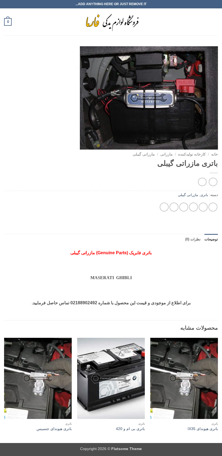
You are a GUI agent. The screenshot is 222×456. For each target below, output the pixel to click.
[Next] (4, 390)
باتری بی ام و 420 (130, 429)
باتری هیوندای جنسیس (54, 429)
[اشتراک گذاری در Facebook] (203, 207)
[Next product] (213, 182)
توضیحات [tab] (211, 239)
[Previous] (218, 390)
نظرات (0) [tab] (193, 239)
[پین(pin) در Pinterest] (173, 207)
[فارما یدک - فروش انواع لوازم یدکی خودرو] (111, 22)
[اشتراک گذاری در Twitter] (193, 207)
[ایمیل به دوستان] (183, 207)
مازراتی (166, 154)
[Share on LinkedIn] (164, 207)
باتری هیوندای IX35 (203, 429)
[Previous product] (202, 182)
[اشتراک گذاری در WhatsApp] (212, 207)
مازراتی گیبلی (144, 154)
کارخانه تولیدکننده (192, 154)
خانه (214, 154)
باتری (204, 195)
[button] (214, 21)
